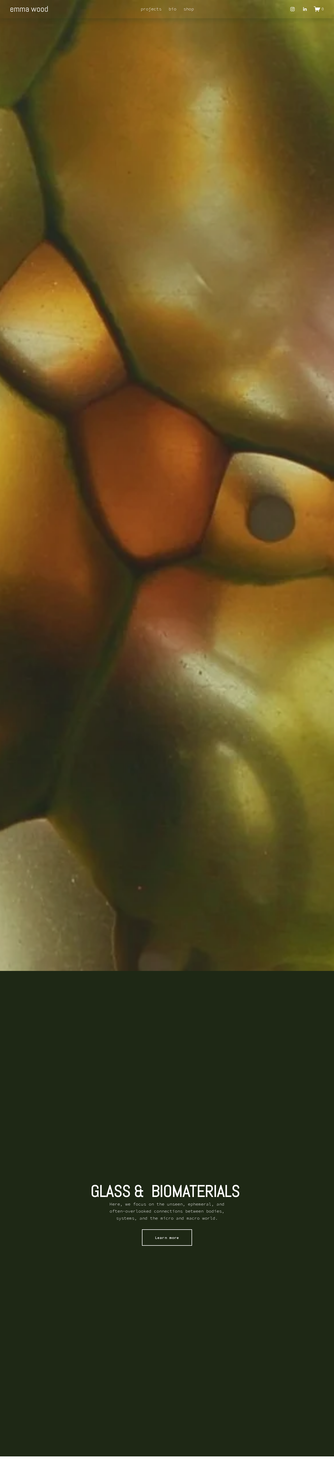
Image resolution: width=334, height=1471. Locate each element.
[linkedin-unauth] (304, 9)
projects (151, 8)
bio (172, 8)
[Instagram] (292, 9)
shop (188, 8)
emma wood (29, 9)
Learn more (167, 1237)
